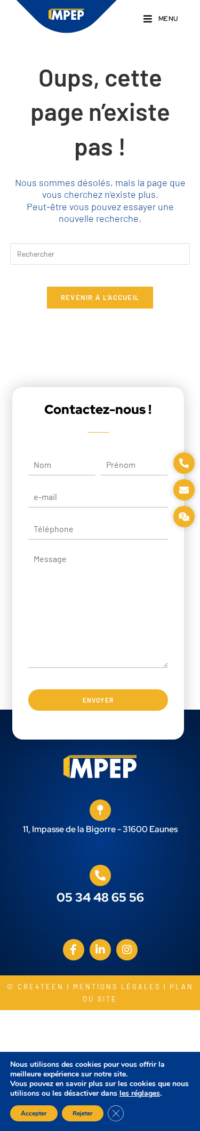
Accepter (34, 1113)
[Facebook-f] (73, 949)
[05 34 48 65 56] (100, 875)
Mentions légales (117, 986)
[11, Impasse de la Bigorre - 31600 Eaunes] (100, 810)
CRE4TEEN (41, 986)
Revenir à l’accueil (100, 297)
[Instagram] (127, 949)
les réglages (139, 1093)
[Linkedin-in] (100, 949)
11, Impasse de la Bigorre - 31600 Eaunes (100, 829)
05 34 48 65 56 (100, 897)
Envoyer (98, 700)
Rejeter (83, 1113)
